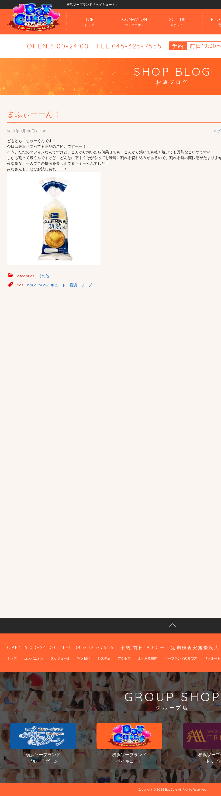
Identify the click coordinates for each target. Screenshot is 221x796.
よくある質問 (147, 658)
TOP (89, 22)
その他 (43, 275)
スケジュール (60, 658)
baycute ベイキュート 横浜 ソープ (59, 285)
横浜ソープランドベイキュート (129, 758)
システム (104, 658)
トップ (12, 658)
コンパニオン (33, 658)
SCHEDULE (179, 22)
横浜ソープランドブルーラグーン (43, 758)
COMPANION (134, 22)
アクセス (124, 658)
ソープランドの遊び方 (181, 658)
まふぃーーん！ (34, 114)
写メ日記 (83, 658)
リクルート (212, 658)
